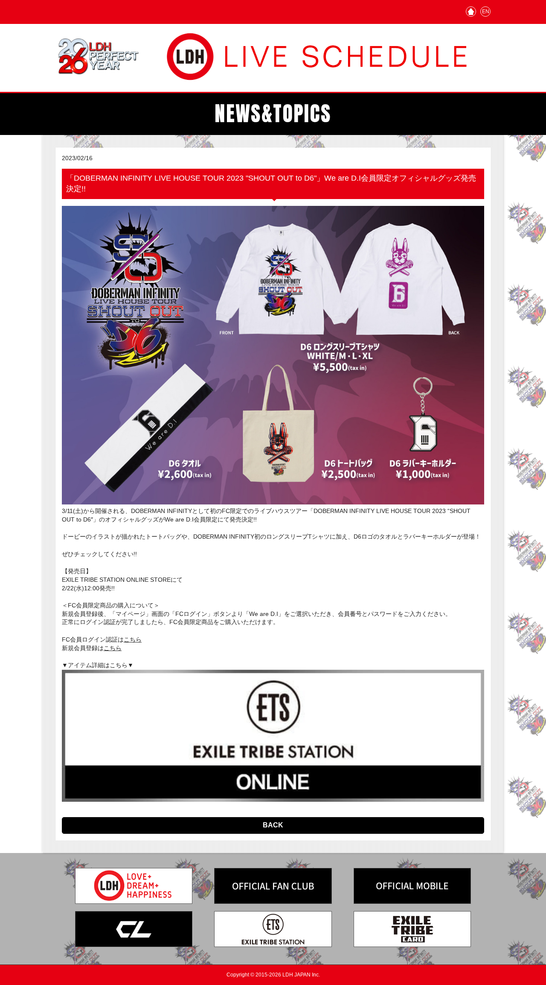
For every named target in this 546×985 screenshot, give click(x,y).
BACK (273, 825)
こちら (133, 639)
